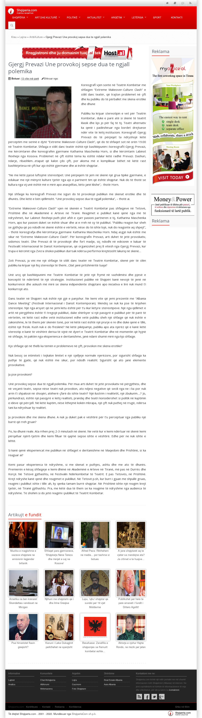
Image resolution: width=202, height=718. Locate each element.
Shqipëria (18, 17)
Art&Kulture (36, 37)
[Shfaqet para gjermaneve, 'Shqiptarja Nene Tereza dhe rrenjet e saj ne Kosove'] (59, 535)
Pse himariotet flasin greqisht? (23, 645)
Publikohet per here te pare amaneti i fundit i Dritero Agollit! (130, 603)
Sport (157, 17)
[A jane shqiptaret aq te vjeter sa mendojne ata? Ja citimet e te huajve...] (131, 535)
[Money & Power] (171, 204)
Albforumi (44, 684)
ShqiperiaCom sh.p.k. (84, 714)
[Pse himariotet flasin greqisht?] (23, 627)
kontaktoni (174, 690)
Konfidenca (75, 706)
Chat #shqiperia (47, 680)
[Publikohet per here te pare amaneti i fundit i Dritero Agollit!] (131, 583)
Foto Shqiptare (79, 689)
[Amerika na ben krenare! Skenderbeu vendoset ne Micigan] (23, 583)
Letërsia (137, 17)
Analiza (11, 684)
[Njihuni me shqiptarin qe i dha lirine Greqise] (59, 583)
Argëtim (116, 17)
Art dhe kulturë (46, 17)
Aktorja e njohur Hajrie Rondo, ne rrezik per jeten (131, 645)
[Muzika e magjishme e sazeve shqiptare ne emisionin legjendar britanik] (23, 535)
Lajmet (11, 680)
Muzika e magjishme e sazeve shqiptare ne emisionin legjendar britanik (23, 557)
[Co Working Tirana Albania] (171, 121)
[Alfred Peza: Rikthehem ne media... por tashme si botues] (95, 535)
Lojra (74, 680)
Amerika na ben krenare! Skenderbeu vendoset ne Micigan (23, 603)
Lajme (23, 37)
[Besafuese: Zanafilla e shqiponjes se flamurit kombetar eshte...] (95, 627)
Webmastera (46, 689)
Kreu (14, 37)
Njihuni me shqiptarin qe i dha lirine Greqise (59, 601)
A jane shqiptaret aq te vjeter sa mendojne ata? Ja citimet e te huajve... (131, 555)
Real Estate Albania (113, 680)
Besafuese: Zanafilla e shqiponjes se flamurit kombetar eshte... (95, 647)
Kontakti (176, 17)
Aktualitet (94, 17)
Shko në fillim (182, 706)
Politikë (72, 17)
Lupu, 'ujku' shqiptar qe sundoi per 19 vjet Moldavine (95, 603)
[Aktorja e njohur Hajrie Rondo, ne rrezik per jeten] (131, 627)
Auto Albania (110, 684)
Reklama (60, 706)
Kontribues (32, 706)
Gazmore (76, 684)
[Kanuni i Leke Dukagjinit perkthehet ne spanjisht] (59, 627)
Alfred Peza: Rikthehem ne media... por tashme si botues (95, 555)
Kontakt (46, 706)
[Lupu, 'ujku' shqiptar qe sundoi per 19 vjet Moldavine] (95, 583)
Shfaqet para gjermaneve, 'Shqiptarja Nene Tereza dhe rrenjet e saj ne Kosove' (59, 557)
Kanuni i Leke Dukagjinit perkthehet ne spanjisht (59, 645)
